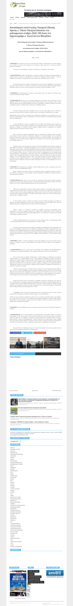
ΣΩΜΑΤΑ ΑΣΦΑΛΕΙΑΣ (15, 538)
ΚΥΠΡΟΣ (12, 492)
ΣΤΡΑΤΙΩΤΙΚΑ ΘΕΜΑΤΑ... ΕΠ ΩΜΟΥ (24, 603)
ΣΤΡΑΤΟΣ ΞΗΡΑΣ (14, 531)
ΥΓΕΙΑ (11, 543)
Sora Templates (50, 604)
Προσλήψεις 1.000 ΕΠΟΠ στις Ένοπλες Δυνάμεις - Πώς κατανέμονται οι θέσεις (29, 422)
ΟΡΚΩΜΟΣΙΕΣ (13, 508)
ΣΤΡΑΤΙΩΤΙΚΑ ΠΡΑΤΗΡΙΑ (15, 526)
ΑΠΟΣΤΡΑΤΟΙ (13, 456)
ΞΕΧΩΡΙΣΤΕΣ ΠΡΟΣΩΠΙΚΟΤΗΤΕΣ (17, 505)
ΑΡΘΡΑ (12, 38)
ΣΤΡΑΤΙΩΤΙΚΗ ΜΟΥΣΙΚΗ (15, 528)
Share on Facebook (17, 332)
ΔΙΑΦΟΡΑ (12, 469)
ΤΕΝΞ (11, 540)
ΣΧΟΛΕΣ (12, 536)
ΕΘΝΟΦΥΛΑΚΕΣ (13, 475)
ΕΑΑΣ (11, 472)
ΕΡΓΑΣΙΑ (12, 484)
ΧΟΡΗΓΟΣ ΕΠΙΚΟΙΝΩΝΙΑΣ (16, 546)
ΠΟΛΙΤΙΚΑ (12, 515)
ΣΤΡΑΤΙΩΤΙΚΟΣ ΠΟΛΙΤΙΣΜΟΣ (16, 530)
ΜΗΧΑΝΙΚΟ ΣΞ (13, 500)
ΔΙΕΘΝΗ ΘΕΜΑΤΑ (14, 470)
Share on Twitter (28, 332)
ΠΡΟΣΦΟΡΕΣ (13, 517)
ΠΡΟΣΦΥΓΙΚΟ (13, 518)
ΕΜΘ (11, 480)
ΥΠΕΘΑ (17, 17)
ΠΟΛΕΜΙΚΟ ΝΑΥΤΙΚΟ (15, 513)
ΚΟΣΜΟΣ (12, 490)
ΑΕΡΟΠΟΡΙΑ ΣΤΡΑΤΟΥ (15, 449)
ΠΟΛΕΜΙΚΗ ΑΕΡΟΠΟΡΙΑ (15, 512)
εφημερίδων (23, 598)
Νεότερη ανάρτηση (13, 390)
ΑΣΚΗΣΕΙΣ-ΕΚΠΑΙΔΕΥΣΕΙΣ (16, 462)
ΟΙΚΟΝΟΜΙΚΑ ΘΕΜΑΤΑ (15, 507)
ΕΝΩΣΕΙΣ (12, 482)
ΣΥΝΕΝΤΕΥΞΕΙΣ (13, 533)
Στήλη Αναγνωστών (32, 17)
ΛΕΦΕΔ (12, 495)
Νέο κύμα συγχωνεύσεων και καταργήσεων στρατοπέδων (32, 407)
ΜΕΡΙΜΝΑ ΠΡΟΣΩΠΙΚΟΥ (15, 498)
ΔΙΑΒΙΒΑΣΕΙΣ (13, 467)
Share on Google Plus (40, 332)
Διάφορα (23, 17)
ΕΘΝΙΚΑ (12, 474)
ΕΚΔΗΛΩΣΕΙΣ (13, 477)
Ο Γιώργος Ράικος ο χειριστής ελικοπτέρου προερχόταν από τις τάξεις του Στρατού (31, 416)
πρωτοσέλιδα (18, 598)
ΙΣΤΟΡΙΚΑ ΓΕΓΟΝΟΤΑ (15, 489)
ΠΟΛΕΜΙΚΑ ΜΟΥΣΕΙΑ (15, 510)
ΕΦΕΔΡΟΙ (12, 485)
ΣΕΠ (11, 521)
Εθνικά (52, 17)
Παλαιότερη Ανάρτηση (56, 390)
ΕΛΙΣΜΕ (12, 479)
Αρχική (12, 17)
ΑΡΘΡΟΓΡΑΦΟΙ (13, 461)
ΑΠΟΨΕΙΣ (12, 457)
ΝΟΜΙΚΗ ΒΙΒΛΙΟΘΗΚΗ (15, 502)
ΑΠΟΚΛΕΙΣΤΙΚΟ (13, 452)
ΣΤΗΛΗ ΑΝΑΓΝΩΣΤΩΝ (15, 523)
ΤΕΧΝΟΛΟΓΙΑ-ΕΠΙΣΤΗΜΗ (15, 541)
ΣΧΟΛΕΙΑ (12, 535)
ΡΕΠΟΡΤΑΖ (12, 520)
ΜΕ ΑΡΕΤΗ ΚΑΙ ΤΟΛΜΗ (15, 497)
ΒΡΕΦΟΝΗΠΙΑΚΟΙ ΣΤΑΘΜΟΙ (16, 464)
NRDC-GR (12, 447)
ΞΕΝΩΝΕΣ (12, 503)
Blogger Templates (46, 603)
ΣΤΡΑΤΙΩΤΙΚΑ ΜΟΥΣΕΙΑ (15, 525)
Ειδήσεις (41, 17)
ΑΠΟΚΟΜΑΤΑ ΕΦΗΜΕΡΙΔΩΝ (16, 454)
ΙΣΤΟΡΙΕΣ (12, 487)
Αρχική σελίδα (35, 390)
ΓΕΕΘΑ (47, 17)
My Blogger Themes (59, 604)
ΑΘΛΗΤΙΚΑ (12, 451)
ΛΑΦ (11, 493)
